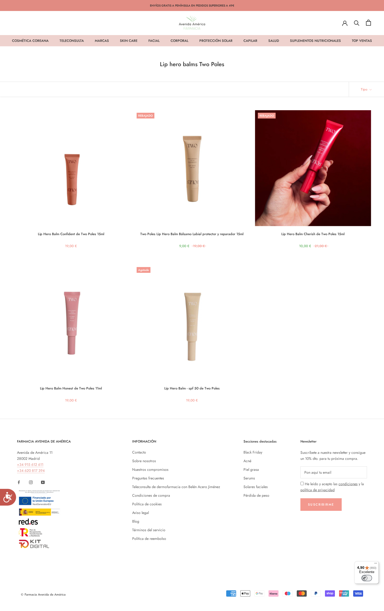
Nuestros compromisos (150, 469)
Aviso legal (140, 512)
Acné (247, 460)
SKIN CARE (128, 40)
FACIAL (154, 40)
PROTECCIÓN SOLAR (215, 40)
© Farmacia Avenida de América (43, 594)
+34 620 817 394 (31, 470)
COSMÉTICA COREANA (30, 40)
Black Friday (252, 452)
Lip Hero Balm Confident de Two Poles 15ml (71, 233)
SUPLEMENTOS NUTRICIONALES (315, 40)
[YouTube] (43, 482)
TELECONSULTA (72, 40)
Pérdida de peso (256, 495)
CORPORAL (179, 40)
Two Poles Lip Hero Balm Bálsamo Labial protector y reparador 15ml (191, 233)
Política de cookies (147, 504)
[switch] (367, 578)
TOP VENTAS (362, 40)
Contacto (139, 452)
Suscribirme (321, 504)
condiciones (348, 483)
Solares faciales (255, 486)
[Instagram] (31, 482)
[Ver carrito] (368, 23)
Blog (135, 521)
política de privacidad (317, 490)
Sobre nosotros (144, 460)
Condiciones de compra (151, 495)
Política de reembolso (149, 538)
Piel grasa (251, 469)
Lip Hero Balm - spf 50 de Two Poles (192, 388)
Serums (249, 478)
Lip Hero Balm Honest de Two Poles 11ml (71, 388)
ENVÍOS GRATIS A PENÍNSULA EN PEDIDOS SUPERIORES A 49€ (192, 5)
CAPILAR (250, 40)
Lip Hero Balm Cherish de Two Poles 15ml (313, 233)
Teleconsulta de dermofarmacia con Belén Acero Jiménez (176, 486)
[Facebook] (19, 482)
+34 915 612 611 (30, 464)
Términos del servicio (148, 530)
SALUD (273, 40)
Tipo (364, 89)
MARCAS (102, 40)
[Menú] (376, 564)
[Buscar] (356, 22)
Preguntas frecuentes (148, 478)
